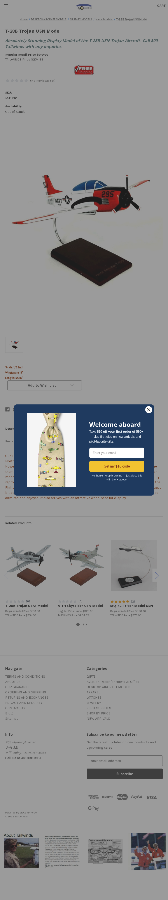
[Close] (149, 409)
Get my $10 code (117, 466)
